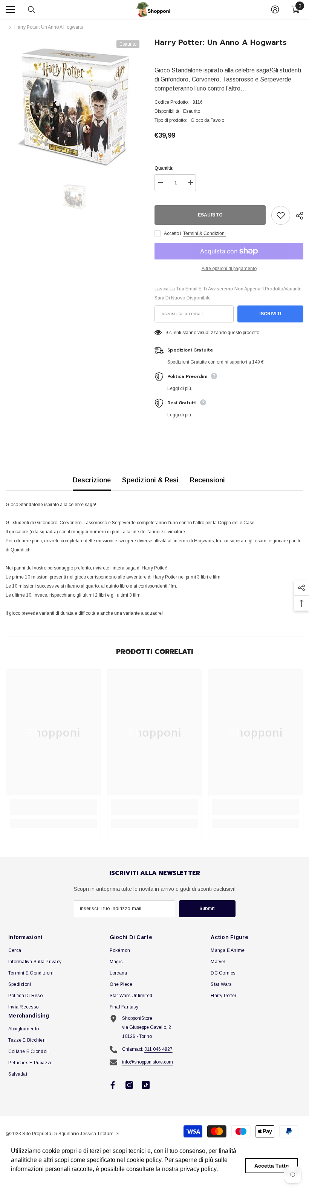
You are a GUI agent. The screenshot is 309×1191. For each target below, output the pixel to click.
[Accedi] (275, 9)
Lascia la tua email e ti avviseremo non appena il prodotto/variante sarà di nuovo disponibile (227, 293)
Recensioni (207, 480)
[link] (53, 812)
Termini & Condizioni (204, 233)
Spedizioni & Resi (150, 480)
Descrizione (92, 480)
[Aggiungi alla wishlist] (280, 215)
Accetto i (172, 233)
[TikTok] (146, 1085)
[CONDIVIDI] (296, 216)
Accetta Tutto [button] (271, 1166)
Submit (207, 908)
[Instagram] (129, 1085)
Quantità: (163, 168)
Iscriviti (270, 313)
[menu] (10, 9)
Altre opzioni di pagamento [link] (229, 268)
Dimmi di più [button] (29, 1179)
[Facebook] (113, 1085)
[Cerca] (31, 9)
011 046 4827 (158, 1049)
